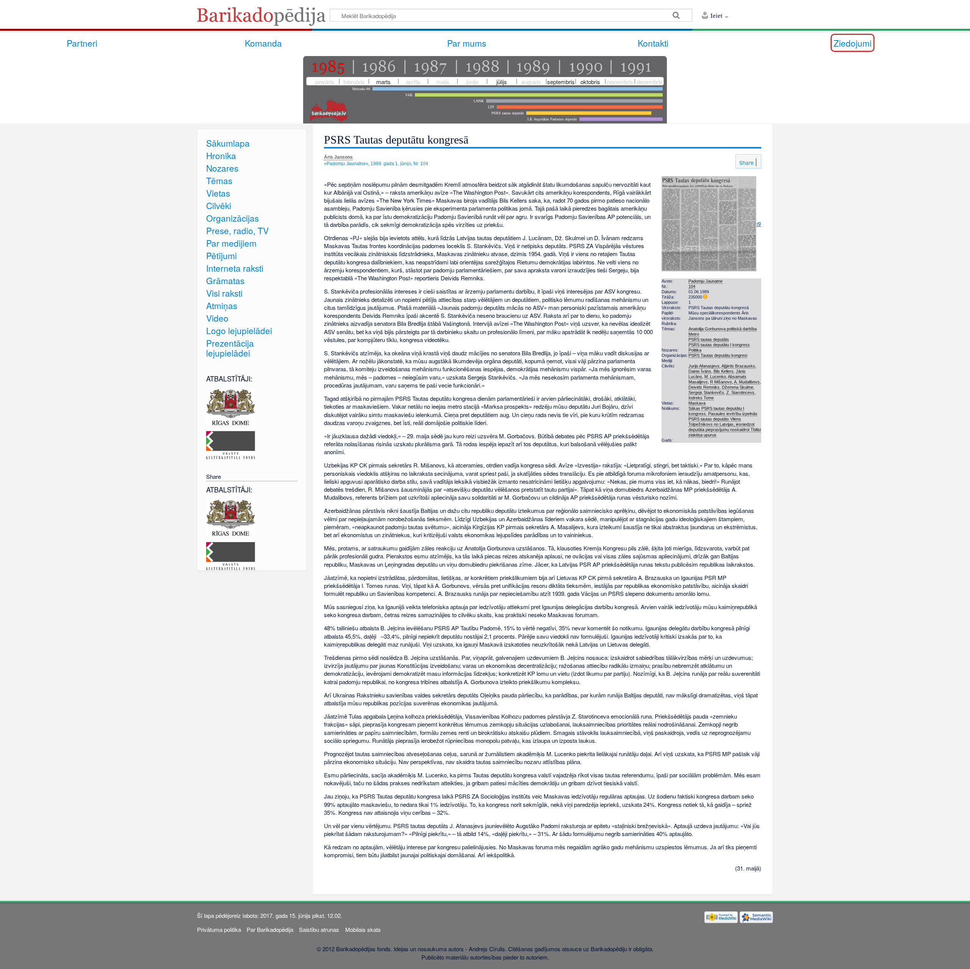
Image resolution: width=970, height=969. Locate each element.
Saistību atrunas (319, 929)
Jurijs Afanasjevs (704, 366)
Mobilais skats (363, 929)
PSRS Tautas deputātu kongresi (717, 355)
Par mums (466, 43)
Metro (693, 334)
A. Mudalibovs (747, 382)
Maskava (697, 403)
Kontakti (653, 43)
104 (691, 286)
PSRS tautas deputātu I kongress (719, 344)
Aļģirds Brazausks (738, 366)
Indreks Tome (701, 397)
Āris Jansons (338, 157)
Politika (694, 350)
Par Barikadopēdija (270, 929)
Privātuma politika (219, 929)
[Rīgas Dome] (230, 406)
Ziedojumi (852, 43)
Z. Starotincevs (740, 392)
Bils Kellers (723, 371)
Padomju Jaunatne (705, 281)
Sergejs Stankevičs (706, 392)
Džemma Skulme (737, 387)
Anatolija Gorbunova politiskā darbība (722, 329)
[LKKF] (230, 444)
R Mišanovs (721, 382)
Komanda (263, 43)
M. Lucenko (715, 376)
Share (746, 162)
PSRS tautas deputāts (708, 339)
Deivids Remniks (704, 387)
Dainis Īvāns (699, 371)
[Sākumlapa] (263, 18)
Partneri (82, 43)
